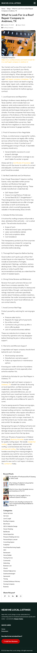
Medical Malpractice (9, 571)
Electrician (6, 524)
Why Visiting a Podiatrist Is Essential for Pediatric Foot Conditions (21, 484)
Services (6, 516)
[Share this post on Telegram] (16, 596)
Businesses (4, 631)
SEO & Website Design (10, 526)
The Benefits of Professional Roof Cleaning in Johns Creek (22, 477)
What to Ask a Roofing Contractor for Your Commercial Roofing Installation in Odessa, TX (21, 503)
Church (5, 568)
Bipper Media (18, 619)
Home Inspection (8, 534)
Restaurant (6, 552)
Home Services (8, 513)
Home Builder (7, 555)
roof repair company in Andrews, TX (18, 79)
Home (3, 9)
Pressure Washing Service (11, 537)
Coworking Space (8, 542)
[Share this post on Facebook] (5, 596)
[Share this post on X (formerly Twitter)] (9, 596)
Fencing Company (8, 584)
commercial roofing (8, 449)
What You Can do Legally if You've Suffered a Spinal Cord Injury (19, 496)
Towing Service (8, 558)
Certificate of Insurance (21, 163)
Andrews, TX (6, 384)
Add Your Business (11, 641)
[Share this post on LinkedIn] (12, 596)
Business (6, 587)
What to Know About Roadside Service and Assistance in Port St (21, 490)
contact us (8, 464)
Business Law (7, 566)
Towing (5, 579)
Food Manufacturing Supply (11, 547)
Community (6, 560)
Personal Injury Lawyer (10, 539)
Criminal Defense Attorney (11, 581)
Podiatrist (6, 545)
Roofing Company (8, 27)
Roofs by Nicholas (17, 439)
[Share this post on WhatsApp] (20, 596)
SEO (4, 550)
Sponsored (6, 576)
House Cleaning (8, 529)
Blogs (9, 9)
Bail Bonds (6, 532)
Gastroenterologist (9, 573)
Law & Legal (7, 518)
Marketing (6, 563)
